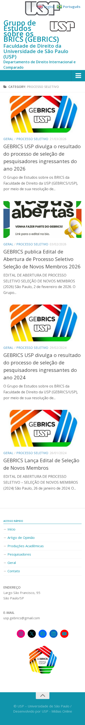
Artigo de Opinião (21, 537)
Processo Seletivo (32, 139)
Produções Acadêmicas (25, 546)
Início (11, 529)
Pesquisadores (19, 554)
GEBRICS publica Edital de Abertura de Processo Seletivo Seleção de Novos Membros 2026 (42, 259)
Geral (8, 139)
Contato (13, 571)
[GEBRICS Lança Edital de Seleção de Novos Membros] (42, 428)
